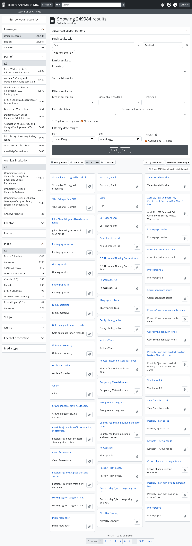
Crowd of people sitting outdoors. (70, 405)
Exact (169, 140)
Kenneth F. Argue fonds (159, 440)
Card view (94, 162)
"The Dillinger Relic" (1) (64, 199)
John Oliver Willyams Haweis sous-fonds (70, 221)
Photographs (107, 447)
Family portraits (60, 304)
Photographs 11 (60, 284)
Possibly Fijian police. (158, 420)
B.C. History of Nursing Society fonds (24, 138)
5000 (141, 541)
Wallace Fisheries (61, 365)
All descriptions (92, 121)
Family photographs (110, 320)
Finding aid (150, 96)
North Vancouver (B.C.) (24, 274)
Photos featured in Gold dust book (118, 360)
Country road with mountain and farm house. (120, 424)
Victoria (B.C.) (24, 280)
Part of (8, 56)
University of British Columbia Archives (24, 190)
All (5, 63)
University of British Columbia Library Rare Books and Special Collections (24, 178)
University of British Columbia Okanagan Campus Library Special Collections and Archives (24, 203)
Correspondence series (159, 290)
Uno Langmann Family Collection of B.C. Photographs (24, 91)
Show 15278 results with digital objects (170, 169)
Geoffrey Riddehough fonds (162, 331)
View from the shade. (158, 400)
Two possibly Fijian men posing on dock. (118, 490)
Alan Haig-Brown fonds (24, 152)
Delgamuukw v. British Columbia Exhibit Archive (24, 116)
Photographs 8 (155, 269)
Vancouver (24, 263)
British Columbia (24, 257)
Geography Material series (114, 382)
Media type (11, 348)
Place (7, 244)
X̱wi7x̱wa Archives (24, 214)
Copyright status (61, 109)
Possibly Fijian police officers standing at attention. (72, 429)
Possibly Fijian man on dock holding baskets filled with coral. (166, 353)
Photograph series (157, 229)
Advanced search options (68, 31)
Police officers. (107, 340)
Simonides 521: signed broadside (69, 177)
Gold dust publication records (68, 325)
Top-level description (63, 78)
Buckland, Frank (108, 177)
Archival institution (16, 160)
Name (8, 233)
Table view (109, 162)
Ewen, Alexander (61, 517)
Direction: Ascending (177, 162)
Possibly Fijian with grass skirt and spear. (70, 474)
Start (54, 133)
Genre (8, 328)
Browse (46, 4)
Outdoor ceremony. (62, 345)
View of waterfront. (62, 452)
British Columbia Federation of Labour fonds (24, 101)
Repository (58, 66)
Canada (24, 286)
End (101, 133)
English (24, 42)
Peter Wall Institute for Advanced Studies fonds (24, 71)
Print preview (60, 162)
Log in (184, 4)
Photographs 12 (108, 279)
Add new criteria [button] (62, 52)
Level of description (16, 338)
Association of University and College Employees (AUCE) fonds (24, 127)
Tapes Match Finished (158, 177)
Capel (103, 197)
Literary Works (60, 264)
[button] (163, 5)
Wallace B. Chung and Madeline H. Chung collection (24, 80)
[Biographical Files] (109, 300)
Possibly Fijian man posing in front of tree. (166, 484)
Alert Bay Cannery (109, 513)
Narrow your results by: (24, 19)
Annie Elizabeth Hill (110, 238)
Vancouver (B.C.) (24, 268)
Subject (9, 317)
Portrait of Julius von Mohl (161, 249)
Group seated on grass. (112, 402)
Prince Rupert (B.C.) (24, 303)
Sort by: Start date (153, 162)
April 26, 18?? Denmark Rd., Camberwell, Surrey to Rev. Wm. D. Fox (165, 201)
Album (55, 385)
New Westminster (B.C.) (24, 297)
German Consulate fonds (24, 146)
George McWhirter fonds (24, 109)
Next (150, 541)
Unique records (24, 36)
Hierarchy (78, 162)
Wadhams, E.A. (155, 380)
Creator (9, 223)
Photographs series (62, 244)
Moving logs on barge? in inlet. (68, 497)
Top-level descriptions (67, 121)
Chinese (24, 48)
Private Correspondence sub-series (166, 310)
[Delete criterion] (187, 45)
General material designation (137, 109)
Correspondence (109, 217)
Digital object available (110, 96)
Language (10, 29)
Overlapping (154, 140)
